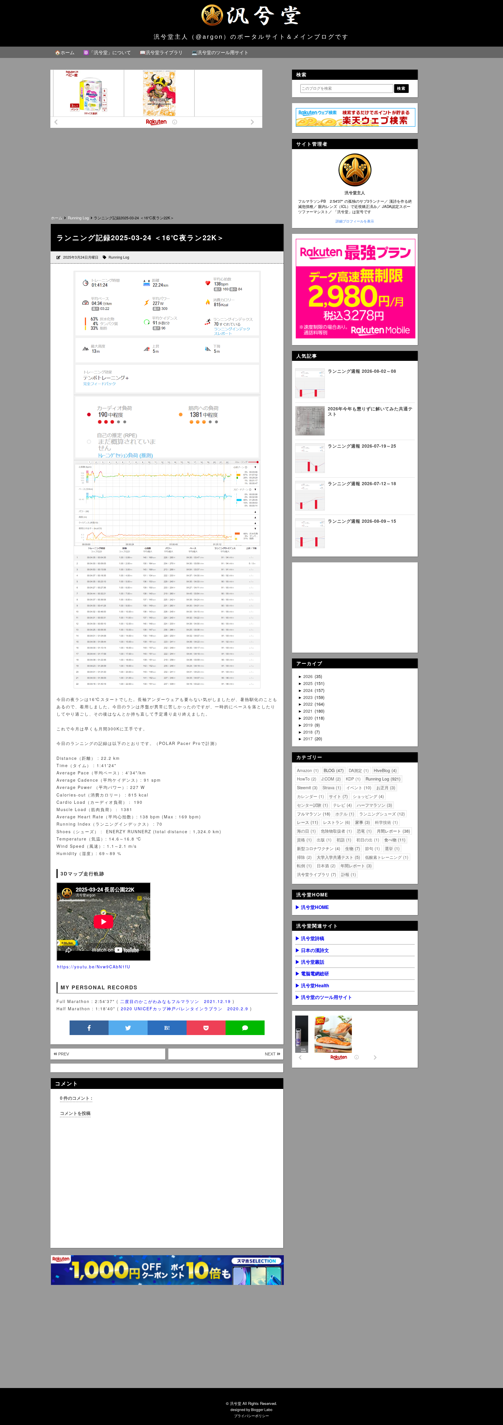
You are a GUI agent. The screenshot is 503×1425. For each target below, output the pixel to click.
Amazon (307, 770)
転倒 (303, 865)
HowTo (306, 779)
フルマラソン (313, 814)
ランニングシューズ (381, 814)
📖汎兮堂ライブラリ (161, 52)
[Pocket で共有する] (206, 1027)
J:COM (330, 779)
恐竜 (363, 831)
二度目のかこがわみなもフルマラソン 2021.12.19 (175, 1001)
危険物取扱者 (335, 831)
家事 (362, 822)
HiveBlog (384, 770)
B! (167, 1028)
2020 (308, 718)
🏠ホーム (65, 52)
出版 (323, 840)
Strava (331, 787)
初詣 (343, 840)
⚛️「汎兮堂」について (107, 52)
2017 (308, 738)
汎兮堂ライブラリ (316, 874)
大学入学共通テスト (338, 857)
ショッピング (367, 796)
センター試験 (312, 805)
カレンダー (310, 796)
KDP (352, 779)
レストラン (336, 822)
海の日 (305, 831)
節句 (371, 848)
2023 (308, 697)
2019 (308, 725)
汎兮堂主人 (355, 192)
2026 (308, 676)
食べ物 (394, 840)
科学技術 (385, 822)
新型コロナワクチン (318, 848)
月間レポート (393, 831)
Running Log (119, 257)
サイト (337, 796)
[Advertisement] (166, 170)
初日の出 (367, 840)
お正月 (385, 787)
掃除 (303, 857)
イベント (358, 787)
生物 (352, 848)
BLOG (333, 770)
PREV (63, 1054)
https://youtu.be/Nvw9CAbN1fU (93, 967)
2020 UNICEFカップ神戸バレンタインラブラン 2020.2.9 (184, 1008)
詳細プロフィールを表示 (355, 221)
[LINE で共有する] (245, 1027)
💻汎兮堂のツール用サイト (220, 52)
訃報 (348, 874)
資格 (303, 840)
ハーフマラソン (374, 805)
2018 (308, 732)
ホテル (344, 814)
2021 (308, 711)
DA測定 (358, 770)
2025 (308, 683)
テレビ (341, 805)
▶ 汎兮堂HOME (312, 907)
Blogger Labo (261, 1409)
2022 (308, 704)
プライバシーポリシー (251, 1415)
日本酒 (325, 865)
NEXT (271, 1054)
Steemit (306, 787)
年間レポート (355, 865)
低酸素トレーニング (386, 857)
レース (307, 822)
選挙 (391, 848)
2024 (308, 690)
